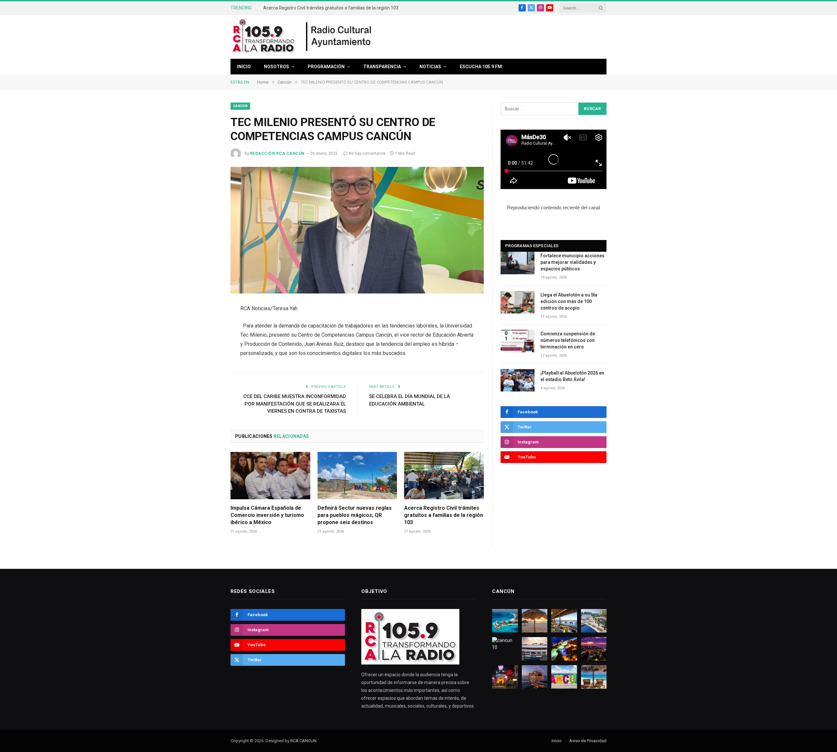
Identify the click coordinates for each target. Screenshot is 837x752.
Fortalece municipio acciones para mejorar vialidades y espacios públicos (572, 262)
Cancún (240, 106)
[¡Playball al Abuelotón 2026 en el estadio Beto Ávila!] (518, 380)
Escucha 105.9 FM (481, 66)
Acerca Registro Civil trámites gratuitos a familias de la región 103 (331, 7)
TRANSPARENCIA (382, 66)
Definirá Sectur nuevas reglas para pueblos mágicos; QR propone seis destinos (354, 515)
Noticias (430, 66)
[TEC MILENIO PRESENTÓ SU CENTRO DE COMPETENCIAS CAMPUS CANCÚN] (357, 230)
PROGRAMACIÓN (326, 66)
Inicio (244, 66)
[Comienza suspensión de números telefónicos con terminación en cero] (518, 341)
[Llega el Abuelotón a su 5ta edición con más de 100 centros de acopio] (518, 302)
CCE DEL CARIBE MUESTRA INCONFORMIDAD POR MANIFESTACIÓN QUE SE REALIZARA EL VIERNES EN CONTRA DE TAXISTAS (294, 403)
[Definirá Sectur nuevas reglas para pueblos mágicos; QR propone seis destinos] (357, 475)
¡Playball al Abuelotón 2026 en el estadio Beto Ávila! (572, 376)
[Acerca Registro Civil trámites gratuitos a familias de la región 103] (444, 475)
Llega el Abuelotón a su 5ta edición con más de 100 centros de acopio (568, 301)
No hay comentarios (367, 153)
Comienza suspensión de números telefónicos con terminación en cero (567, 340)
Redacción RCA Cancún (277, 153)
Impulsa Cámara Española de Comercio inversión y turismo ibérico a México (267, 515)
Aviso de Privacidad (587, 740)
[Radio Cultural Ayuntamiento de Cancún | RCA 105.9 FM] (339, 37)
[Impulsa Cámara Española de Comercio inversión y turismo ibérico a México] (270, 475)
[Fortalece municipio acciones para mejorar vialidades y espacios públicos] (518, 263)
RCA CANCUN (303, 740)
